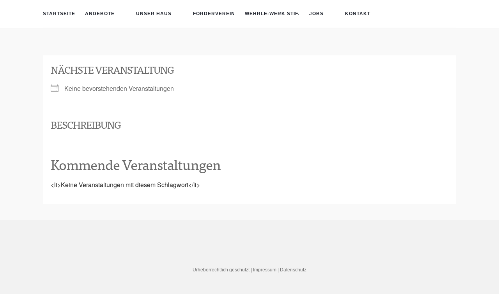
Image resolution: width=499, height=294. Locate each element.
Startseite (59, 13)
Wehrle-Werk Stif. (272, 13)
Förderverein (214, 13)
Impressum (264, 270)
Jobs (316, 13)
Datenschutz (293, 270)
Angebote (100, 13)
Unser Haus (154, 13)
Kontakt (357, 13)
